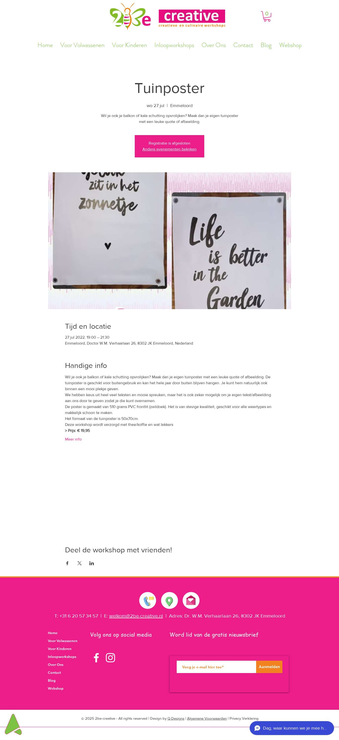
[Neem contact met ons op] (148, 600)
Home (53, 633)
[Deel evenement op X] (79, 563)
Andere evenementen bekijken (169, 149)
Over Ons (55, 664)
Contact (54, 672)
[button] (267, 16)
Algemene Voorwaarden (207, 718)
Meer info (73, 439)
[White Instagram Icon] (110, 657)
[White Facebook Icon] (96, 657)
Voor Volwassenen (62, 641)
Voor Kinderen (59, 649)
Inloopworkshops (62, 656)
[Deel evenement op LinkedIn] (91, 563)
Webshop (56, 688)
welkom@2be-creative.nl (136, 616)
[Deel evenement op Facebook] (67, 563)
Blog (52, 680)
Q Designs (176, 718)
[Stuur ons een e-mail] (191, 599)
